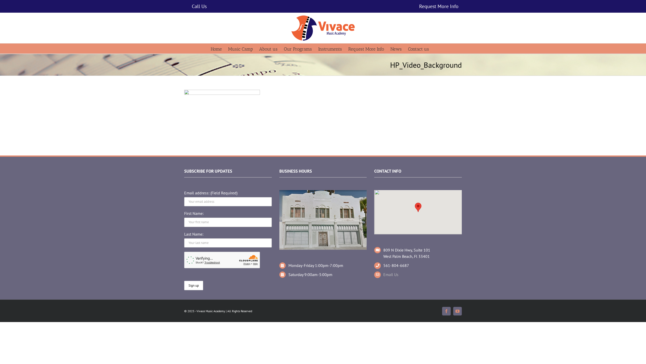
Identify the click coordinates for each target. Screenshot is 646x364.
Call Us (199, 6)
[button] (418, 207)
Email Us (390, 274)
